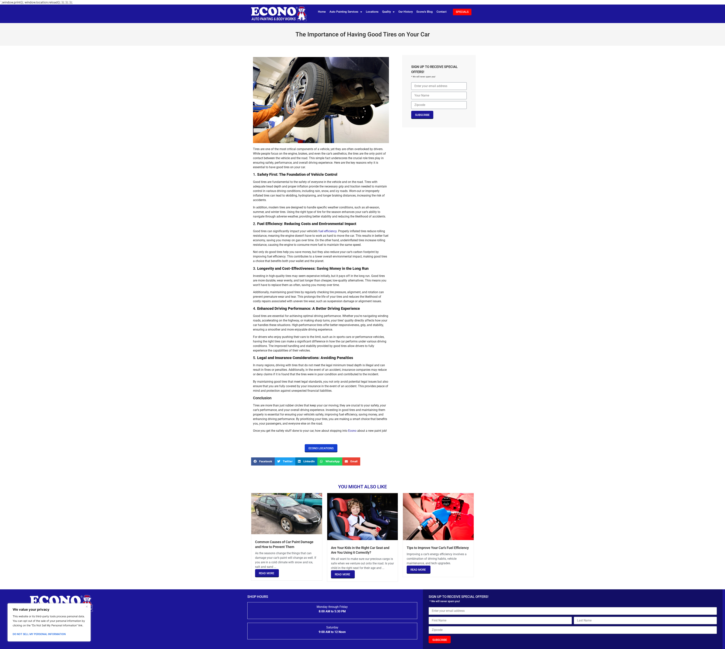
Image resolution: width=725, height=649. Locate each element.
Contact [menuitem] (442, 11)
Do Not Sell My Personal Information (39, 634)
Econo (352, 430)
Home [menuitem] (322, 11)
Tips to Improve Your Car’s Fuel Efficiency (438, 548)
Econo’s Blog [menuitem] (424, 11)
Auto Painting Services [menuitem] (343, 11)
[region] (49, 622)
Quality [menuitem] (386, 11)
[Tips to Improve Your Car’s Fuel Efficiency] (438, 516)
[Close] (86, 606)
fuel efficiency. (327, 231)
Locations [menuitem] (372, 11)
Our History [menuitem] (405, 11)
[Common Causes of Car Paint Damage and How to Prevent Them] (286, 513)
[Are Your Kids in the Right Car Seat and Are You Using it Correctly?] (362, 516)
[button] (263, 461)
